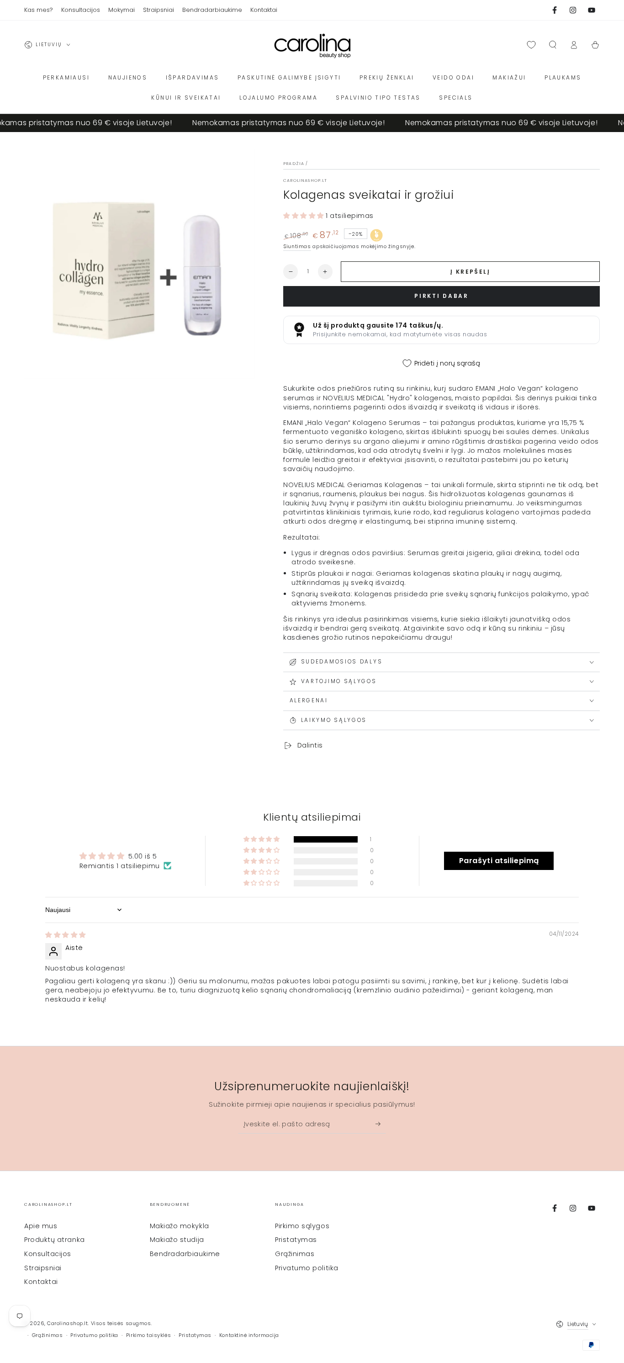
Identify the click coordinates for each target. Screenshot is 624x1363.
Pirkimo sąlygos (302, 1225)
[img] (65, 934)
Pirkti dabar (441, 296)
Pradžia (293, 163)
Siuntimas (297, 246)
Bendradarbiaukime (185, 1253)
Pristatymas (296, 1239)
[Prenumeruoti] (380, 1124)
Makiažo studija (177, 1239)
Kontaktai (41, 1281)
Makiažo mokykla (179, 1225)
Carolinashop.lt (305, 180)
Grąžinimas (294, 1253)
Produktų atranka (54, 1239)
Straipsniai (43, 1268)
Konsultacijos (47, 1253)
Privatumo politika (306, 1268)
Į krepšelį (470, 272)
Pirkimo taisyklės (148, 1335)
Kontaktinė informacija (249, 1335)
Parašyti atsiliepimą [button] (499, 860)
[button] (552, 45)
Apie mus (40, 1225)
